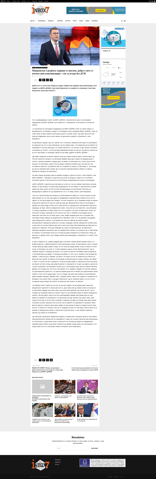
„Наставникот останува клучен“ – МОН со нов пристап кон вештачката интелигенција (64, 420)
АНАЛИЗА (50, 20)
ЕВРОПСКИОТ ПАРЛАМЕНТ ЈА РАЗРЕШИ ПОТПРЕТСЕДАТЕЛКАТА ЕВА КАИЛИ (41, 398)
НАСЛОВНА (38, 67)
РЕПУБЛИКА (44, 67)
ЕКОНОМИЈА (41, 20)
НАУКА (81, 20)
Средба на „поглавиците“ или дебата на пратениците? (63, 396)
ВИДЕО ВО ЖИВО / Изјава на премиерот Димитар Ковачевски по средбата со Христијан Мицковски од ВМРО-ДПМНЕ (47, 370)
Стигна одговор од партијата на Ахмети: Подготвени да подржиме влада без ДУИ (85, 369)
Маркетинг (40, 1)
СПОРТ (75, 20)
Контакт (46, 1)
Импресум (34, 1)
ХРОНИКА (60, 20)
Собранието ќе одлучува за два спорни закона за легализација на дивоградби (41, 420)
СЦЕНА (87, 20)
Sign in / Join (26, 1)
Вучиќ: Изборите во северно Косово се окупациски (87, 420)
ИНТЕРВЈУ (95, 20)
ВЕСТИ (32, 20)
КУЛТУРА (67, 20)
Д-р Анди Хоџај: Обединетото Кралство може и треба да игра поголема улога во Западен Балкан (87, 397)
